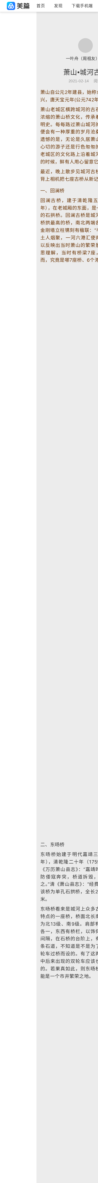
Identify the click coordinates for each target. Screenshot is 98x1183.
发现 (58, 6)
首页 (40, 6)
